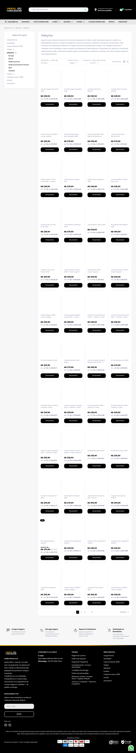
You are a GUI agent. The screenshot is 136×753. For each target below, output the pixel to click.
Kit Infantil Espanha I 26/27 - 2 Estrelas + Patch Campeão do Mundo (120, 406)
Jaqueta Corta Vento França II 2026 (48, 271)
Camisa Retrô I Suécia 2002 (97, 225)
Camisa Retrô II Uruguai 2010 (71, 180)
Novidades (26, 22)
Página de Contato (79, 656)
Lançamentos (13, 22)
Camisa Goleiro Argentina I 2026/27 (120, 542)
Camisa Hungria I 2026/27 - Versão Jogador (50, 135)
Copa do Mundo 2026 (41, 22)
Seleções (67, 22)
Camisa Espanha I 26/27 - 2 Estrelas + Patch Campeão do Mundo (73, 452)
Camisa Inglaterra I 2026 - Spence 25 (119, 180)
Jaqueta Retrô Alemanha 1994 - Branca (96, 497)
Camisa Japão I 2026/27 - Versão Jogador (72, 588)
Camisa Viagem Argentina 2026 (72, 90)
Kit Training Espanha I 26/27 (120, 360)
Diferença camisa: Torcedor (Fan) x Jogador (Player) (82, 677)
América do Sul (14, 62)
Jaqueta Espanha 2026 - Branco (72, 361)
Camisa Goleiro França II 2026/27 (119, 90)
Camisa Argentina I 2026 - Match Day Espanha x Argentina (96, 135)
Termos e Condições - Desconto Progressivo (84, 683)
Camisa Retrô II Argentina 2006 (96, 180)
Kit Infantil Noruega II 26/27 (96, 451)
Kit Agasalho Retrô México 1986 (119, 226)
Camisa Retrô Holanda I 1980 (72, 497)
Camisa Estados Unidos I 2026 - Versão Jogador (72, 271)
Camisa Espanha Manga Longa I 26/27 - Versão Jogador (72, 316)
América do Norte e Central (18, 65)
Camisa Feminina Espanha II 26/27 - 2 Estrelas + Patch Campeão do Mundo (96, 316)
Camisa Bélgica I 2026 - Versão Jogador (48, 316)
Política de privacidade (80, 673)
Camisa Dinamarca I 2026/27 (94, 90)
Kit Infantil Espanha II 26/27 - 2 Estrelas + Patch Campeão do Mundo (50, 406)
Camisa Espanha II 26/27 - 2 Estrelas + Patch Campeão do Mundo (96, 406)
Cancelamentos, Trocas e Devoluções (81, 666)
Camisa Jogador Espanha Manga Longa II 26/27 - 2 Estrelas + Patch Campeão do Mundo (96, 361)
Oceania (11, 71)
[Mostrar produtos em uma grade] (124, 62)
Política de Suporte (79, 659)
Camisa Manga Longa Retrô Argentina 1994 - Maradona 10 (71, 135)
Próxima (123, 612)
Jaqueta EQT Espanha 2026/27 (118, 497)
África (10, 59)
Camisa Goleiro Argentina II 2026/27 (97, 542)
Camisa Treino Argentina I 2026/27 (72, 542)
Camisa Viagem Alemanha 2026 (50, 90)
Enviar (19, 714)
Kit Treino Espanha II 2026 (49, 360)
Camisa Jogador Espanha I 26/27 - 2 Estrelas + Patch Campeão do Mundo (50, 452)
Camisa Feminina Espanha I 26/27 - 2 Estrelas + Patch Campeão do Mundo (120, 316)
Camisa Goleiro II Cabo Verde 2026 (48, 226)
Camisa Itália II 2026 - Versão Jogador (95, 271)
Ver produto (49, 104)
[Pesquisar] (85, 9)
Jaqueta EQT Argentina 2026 (48, 588)
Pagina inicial (8, 28)
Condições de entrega (80, 670)
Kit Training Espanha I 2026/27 (47, 542)
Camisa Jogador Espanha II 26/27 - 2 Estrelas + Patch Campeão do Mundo (73, 406)
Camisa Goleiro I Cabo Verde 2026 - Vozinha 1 (48, 180)
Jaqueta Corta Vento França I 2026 (118, 135)
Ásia (10, 68)
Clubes (54, 22)
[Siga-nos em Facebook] (5, 725)
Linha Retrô (122, 22)
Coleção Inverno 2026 (97, 22)
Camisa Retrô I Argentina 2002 (72, 226)
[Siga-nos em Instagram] (9, 725)
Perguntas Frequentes (80, 662)
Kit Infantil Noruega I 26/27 (119, 451)
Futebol (79, 22)
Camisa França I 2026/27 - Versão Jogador (119, 588)
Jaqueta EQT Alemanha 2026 (95, 588)
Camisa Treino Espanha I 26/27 (49, 497)
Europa (11, 56)
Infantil (112, 22)
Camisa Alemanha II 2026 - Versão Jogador (120, 271)
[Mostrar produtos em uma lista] (128, 62)
